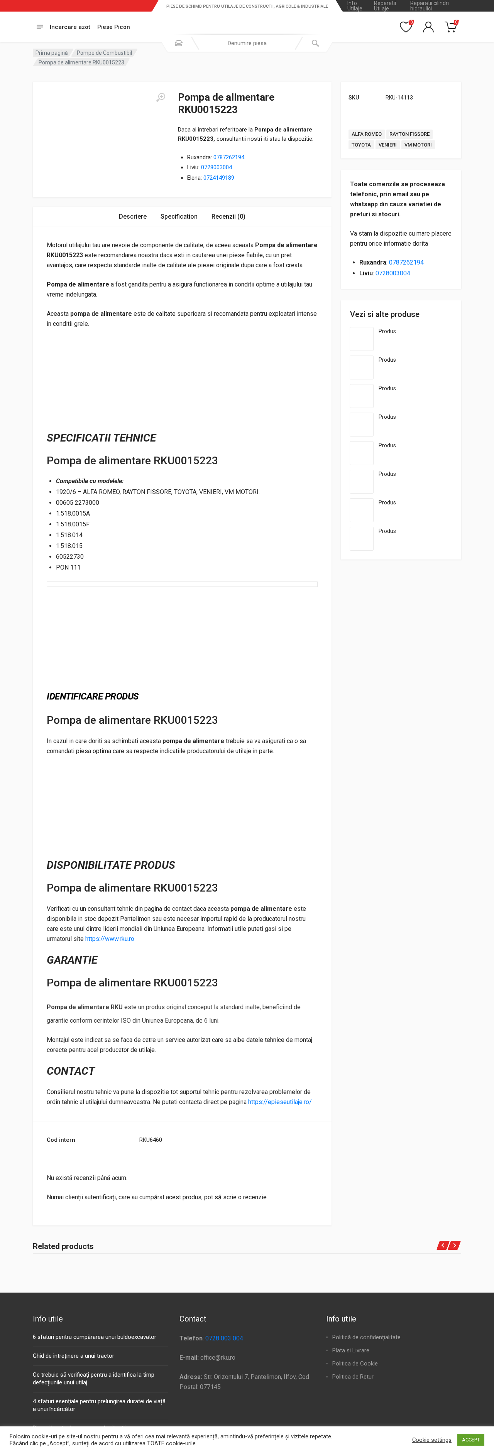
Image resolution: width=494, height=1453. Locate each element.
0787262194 (228, 157)
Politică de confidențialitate (366, 1337)
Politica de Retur (353, 1376)
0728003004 (216, 167)
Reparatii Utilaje (385, 6)
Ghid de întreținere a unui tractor (73, 1355)
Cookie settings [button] (432, 1439)
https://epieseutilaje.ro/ (280, 1102)
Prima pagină (52, 53)
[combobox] (247, 43)
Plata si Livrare (350, 1350)
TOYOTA (361, 145)
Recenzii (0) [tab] (228, 216)
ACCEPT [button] (471, 1440)
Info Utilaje (354, 6)
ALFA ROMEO (367, 134)
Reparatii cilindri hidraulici (429, 6)
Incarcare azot (70, 27)
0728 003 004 (224, 1338)
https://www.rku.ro (109, 938)
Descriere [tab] (133, 216)
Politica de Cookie (355, 1363)
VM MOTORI (418, 145)
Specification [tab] (179, 216)
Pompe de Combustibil (104, 53)
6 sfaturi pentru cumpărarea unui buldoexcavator (94, 1336)
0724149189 (218, 177)
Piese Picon (113, 27)
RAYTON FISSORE (409, 134)
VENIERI (388, 145)
